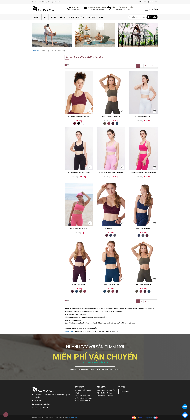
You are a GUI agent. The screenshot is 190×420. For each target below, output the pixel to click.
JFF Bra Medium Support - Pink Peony (111, 172)
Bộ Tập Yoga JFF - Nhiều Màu (111, 116)
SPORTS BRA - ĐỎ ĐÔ (111, 228)
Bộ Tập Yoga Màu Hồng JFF (79, 228)
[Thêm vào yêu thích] (90, 111)
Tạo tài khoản (57, 2)
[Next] (156, 66)
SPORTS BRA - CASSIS (78, 284)
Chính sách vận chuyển (106, 390)
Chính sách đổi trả (82, 401)
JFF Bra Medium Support (143, 116)
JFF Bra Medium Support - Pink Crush (143, 172)
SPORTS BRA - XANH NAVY (143, 228)
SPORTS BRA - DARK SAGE (143, 284)
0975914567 (39, 401)
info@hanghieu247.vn (42, 404)
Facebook (125, 392)
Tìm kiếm (152, 17)
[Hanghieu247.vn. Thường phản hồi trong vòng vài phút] (185, 415)
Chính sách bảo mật (83, 396)
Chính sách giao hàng (83, 398)
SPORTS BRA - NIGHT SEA (111, 284)
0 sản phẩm (153, 9)
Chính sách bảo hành (105, 396)
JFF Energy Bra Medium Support (79, 116)
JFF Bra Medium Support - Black (79, 172)
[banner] (52, 35)
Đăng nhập (47, 2)
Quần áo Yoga (69, 331)
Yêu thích (143, 2)
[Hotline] (5, 414)
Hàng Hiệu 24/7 (72, 417)
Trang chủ (35, 50)
